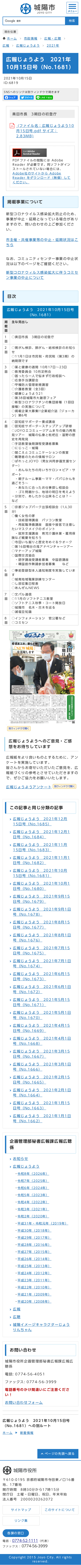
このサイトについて (60, 1509)
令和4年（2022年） (33, 1202)
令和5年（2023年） (33, 1195)
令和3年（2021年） (33, 1209)
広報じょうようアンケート (40, 787)
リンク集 (21, 1520)
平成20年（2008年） (34, 1301)
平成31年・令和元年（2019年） (42, 1223)
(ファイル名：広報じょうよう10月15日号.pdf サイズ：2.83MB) (45, 131)
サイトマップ (21, 1509)
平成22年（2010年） (34, 1287)
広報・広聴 (52, 38)
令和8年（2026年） (33, 1173)
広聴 (17, 1317)
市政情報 (30, 38)
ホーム (12, 38)
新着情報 (26, 1432)
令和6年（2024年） (33, 1187)
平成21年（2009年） (34, 1294)
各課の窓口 (15, 1533)
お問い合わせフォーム (24, 1402)
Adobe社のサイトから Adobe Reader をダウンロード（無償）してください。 (42, 178)
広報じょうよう (28, 45)
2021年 (53, 45)
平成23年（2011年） (34, 1280)
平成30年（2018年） (34, 1230)
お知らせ (20, 1158)
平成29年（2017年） (34, 1237)
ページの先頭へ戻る (60, 1453)
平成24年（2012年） (34, 1273)
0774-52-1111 (25, 1540)
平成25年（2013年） (34, 1266)
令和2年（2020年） (33, 1216)
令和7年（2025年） (33, 1180)
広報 (6, 45)
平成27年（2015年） (34, 1251)
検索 (72, 20)
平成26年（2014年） (34, 1258)
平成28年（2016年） (34, 1244)
